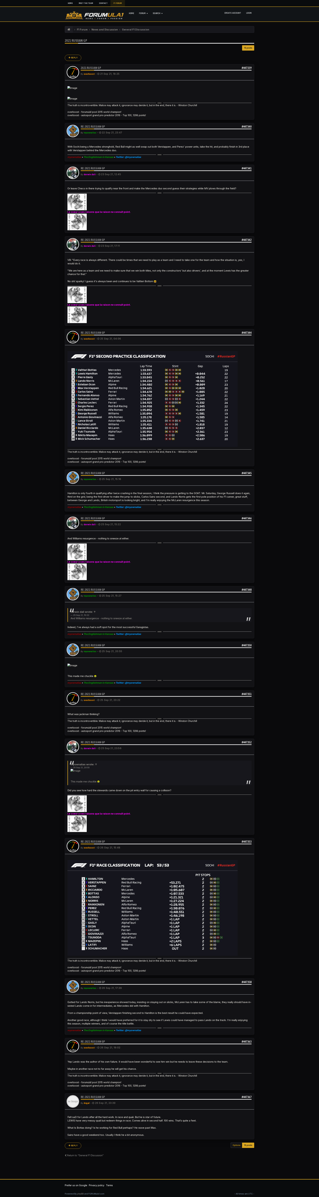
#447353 (247, 841)
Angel (87, 1103)
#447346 (247, 518)
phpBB (80, 1194)
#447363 (247, 1041)
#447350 (247, 645)
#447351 (247, 694)
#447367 (247, 1097)
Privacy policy (96, 1185)
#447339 (247, 68)
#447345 (247, 473)
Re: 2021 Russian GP (93, 126)
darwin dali (90, 174)
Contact (103, 3)
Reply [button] (74, 57)
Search (157, 13)
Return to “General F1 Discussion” (85, 1155)
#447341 (247, 168)
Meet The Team (86, 3)
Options (236, 1145)
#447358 (247, 982)
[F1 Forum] (69, 29)
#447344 (247, 332)
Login (249, 13)
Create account (232, 13)
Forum (142, 13)
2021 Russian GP (76, 40)
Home (70, 3)
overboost (89, 74)
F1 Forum (117, 3)
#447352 (247, 742)
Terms (109, 1185)
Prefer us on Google (76, 1185)
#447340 (247, 126)
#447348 (247, 589)
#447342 (247, 240)
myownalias (90, 132)
